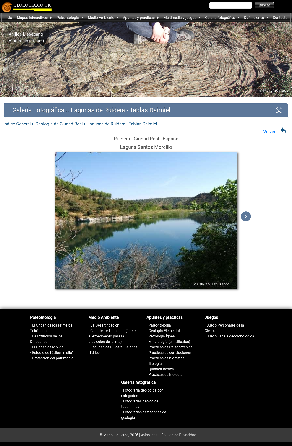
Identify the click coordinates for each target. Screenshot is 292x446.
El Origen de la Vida (47, 347)
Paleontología (160, 325)
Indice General (17, 124)
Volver (269, 131)
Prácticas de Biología (165, 374)
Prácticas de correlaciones (170, 352)
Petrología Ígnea (162, 336)
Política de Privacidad (178, 435)
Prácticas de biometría (167, 358)
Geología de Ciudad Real (59, 124)
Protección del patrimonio (52, 358)
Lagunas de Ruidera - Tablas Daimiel (122, 124)
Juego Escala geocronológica (230, 336)
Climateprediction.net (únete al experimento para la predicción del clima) (112, 336)
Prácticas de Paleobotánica (171, 347)
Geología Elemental (164, 331)
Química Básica (161, 369)
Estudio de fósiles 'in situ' (52, 352)
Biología (155, 363)
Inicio (7, 18)
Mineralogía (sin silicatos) (169, 342)
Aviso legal (150, 435)
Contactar (281, 18)
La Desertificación (104, 325)
